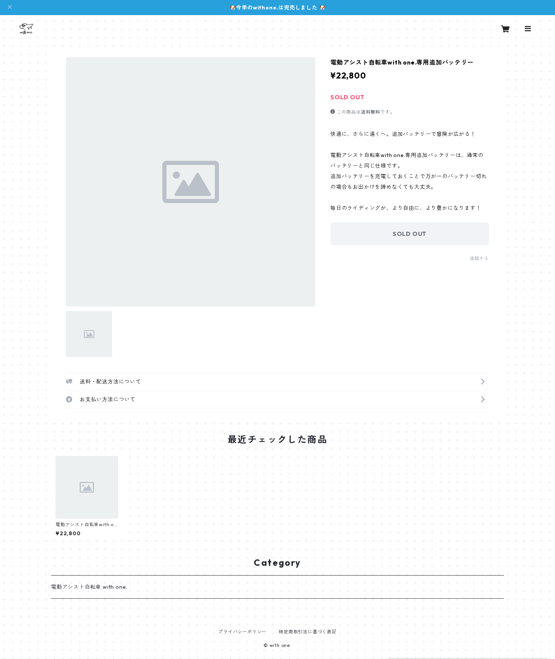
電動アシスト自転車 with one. (89, 587)
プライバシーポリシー (242, 631)
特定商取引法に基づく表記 (308, 631)
